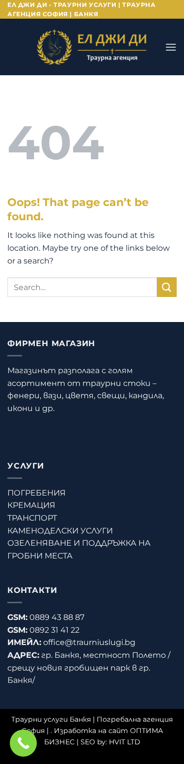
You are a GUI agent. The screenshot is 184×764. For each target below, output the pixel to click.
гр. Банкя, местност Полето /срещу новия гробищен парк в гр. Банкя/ (88, 667)
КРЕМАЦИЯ (31, 505)
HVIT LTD (124, 741)
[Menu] (171, 47)
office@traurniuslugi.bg (89, 642)
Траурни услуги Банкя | (54, 719)
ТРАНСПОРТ (32, 518)
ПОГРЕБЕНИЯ (36, 493)
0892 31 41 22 (54, 630)
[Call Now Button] (23, 743)
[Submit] (167, 286)
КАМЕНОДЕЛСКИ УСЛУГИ (60, 530)
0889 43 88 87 (56, 617)
